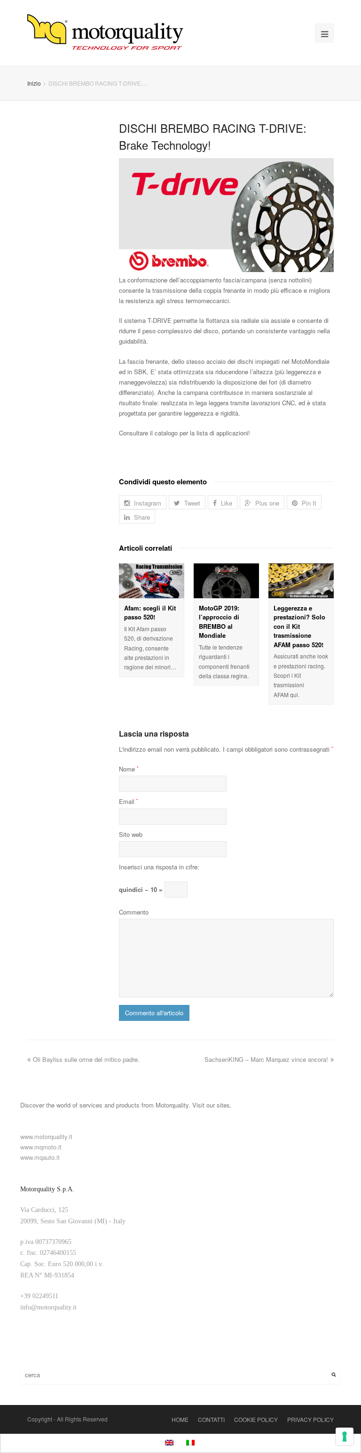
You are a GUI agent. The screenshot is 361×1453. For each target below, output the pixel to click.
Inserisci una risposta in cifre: (159, 866)
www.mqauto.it (40, 1157)
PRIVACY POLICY (310, 1419)
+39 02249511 (39, 1296)
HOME (180, 1419)
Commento (134, 911)
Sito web (130, 834)
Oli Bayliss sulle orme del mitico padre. (86, 1059)
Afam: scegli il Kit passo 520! (150, 612)
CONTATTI (211, 1419)
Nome (129, 768)
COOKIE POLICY (256, 1419)
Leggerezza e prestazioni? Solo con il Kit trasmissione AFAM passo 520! (299, 626)
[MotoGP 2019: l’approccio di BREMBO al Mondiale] (226, 580)
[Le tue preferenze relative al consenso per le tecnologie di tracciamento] (344, 1436)
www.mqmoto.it (41, 1146)
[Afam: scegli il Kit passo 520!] (151, 580)
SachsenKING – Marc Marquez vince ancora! (266, 1059)
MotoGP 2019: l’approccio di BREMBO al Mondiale (219, 621)
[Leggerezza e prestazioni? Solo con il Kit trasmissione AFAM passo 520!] (301, 580)
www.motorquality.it (46, 1136)
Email (128, 801)
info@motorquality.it (48, 1307)
